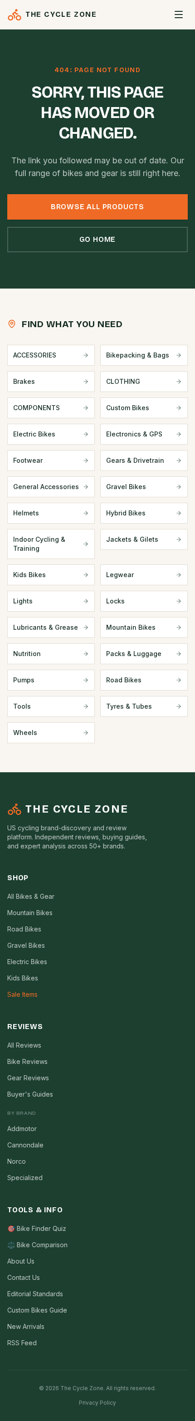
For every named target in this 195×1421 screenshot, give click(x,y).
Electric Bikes (27, 961)
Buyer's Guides (30, 1094)
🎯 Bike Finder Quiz (36, 1228)
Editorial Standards (35, 1294)
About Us (20, 1261)
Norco (16, 1161)
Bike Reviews (27, 1061)
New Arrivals (25, 1326)
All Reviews (24, 1045)
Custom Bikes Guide (37, 1310)
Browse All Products (97, 206)
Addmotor (22, 1128)
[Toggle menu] (179, 14)
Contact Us (23, 1277)
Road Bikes (24, 929)
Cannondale (25, 1145)
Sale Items (22, 994)
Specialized (25, 1177)
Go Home (97, 239)
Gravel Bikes (26, 945)
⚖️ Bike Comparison (37, 1245)
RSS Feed (22, 1343)
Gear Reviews (28, 1078)
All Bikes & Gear (30, 896)
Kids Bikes (22, 978)
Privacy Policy (97, 1402)
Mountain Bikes (30, 912)
